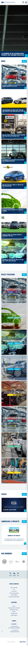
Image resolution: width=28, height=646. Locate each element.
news (3, 61)
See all (24, 61)
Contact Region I (14, 615)
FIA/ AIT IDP (14, 591)
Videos (4, 494)
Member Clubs (14, 613)
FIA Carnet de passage (14, 593)
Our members (6, 553)
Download (17, 317)
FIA (14, 589)
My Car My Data (14, 587)
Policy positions (8, 274)
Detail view (10, 292)
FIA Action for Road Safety (14, 596)
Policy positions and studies (14, 608)
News (14, 606)
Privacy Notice (23, 642)
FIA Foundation (14, 594)
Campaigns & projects (10, 521)
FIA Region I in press (14, 609)
